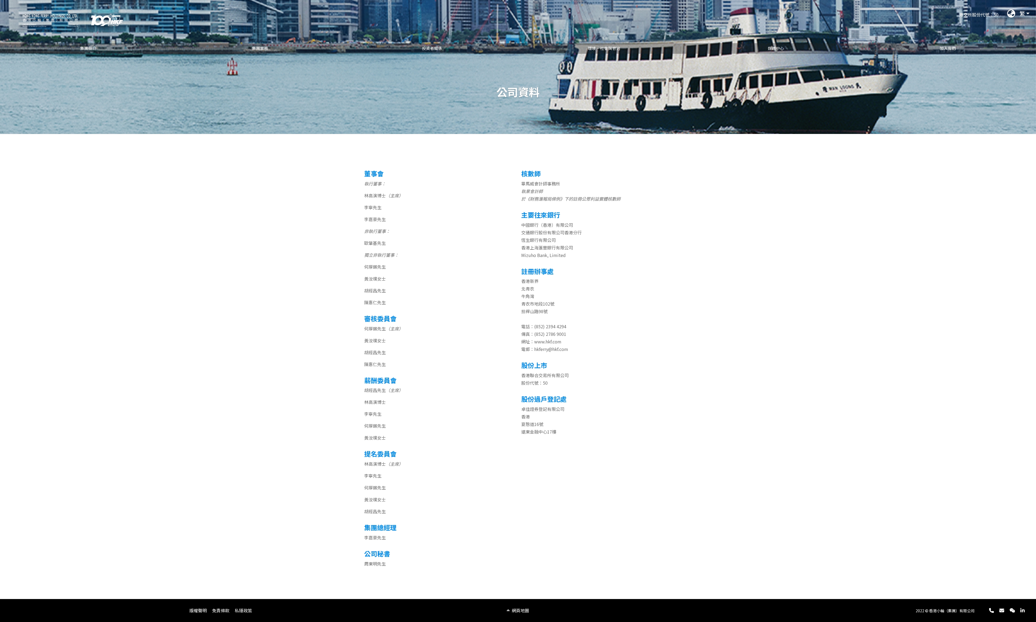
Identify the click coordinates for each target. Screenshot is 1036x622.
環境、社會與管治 (604, 48)
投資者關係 (432, 48)
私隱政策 (243, 610)
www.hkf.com (547, 341)
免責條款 (220, 610)
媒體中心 (776, 48)
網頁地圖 (520, 610)
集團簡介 (88, 48)
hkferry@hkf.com (551, 349)
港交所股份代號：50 (978, 14)
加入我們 (948, 48)
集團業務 (260, 48)
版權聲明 (198, 610)
